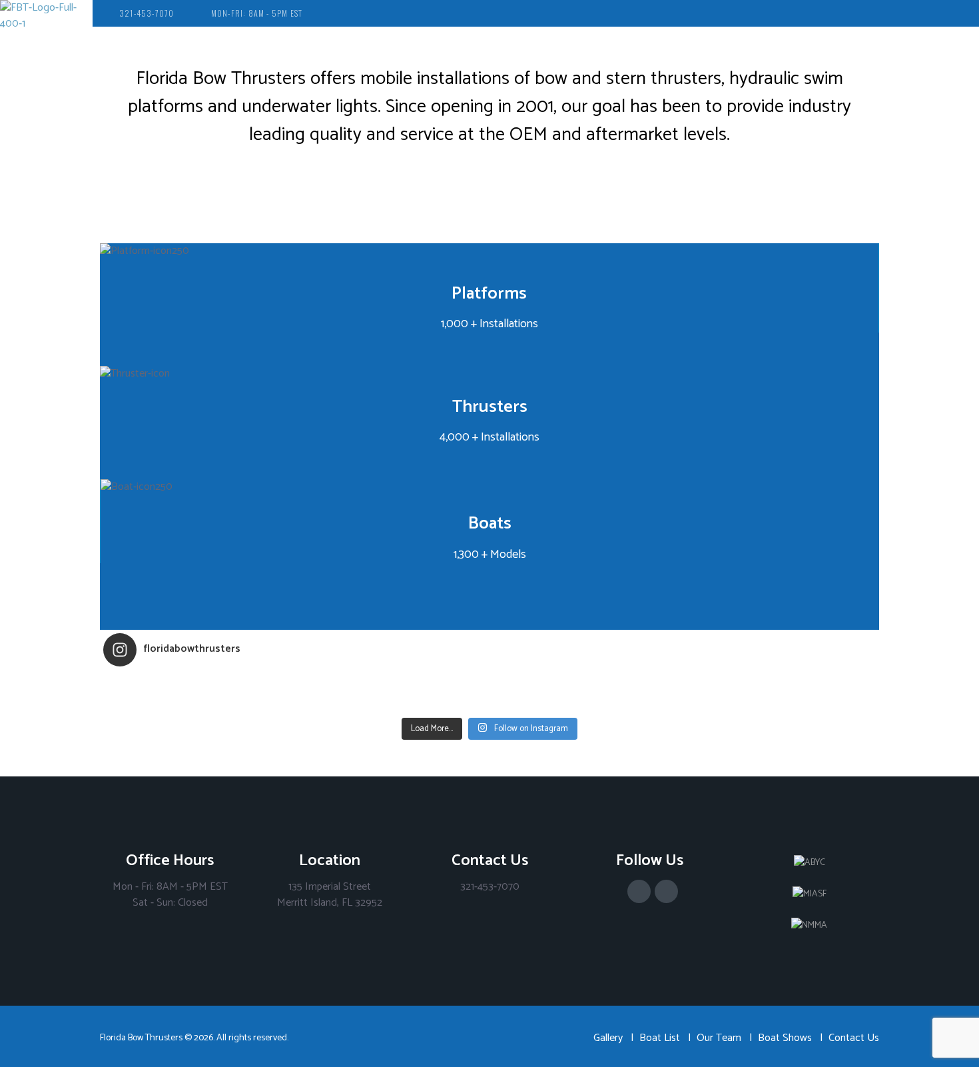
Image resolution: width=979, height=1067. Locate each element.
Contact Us (853, 1038)
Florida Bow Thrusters (141, 1038)
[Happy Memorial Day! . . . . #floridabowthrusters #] (393, 702)
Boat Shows (785, 1038)
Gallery (608, 1038)
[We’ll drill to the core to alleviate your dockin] (200, 702)
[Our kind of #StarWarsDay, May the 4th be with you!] (586, 702)
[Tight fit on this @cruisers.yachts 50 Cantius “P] (586, 685)
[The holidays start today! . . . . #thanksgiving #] (393, 685)
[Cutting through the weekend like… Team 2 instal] (779, 685)
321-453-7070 (146, 13)
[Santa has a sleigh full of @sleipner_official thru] (200, 685)
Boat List (659, 1038)
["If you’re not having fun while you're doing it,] (779, 702)
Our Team (719, 1038)
